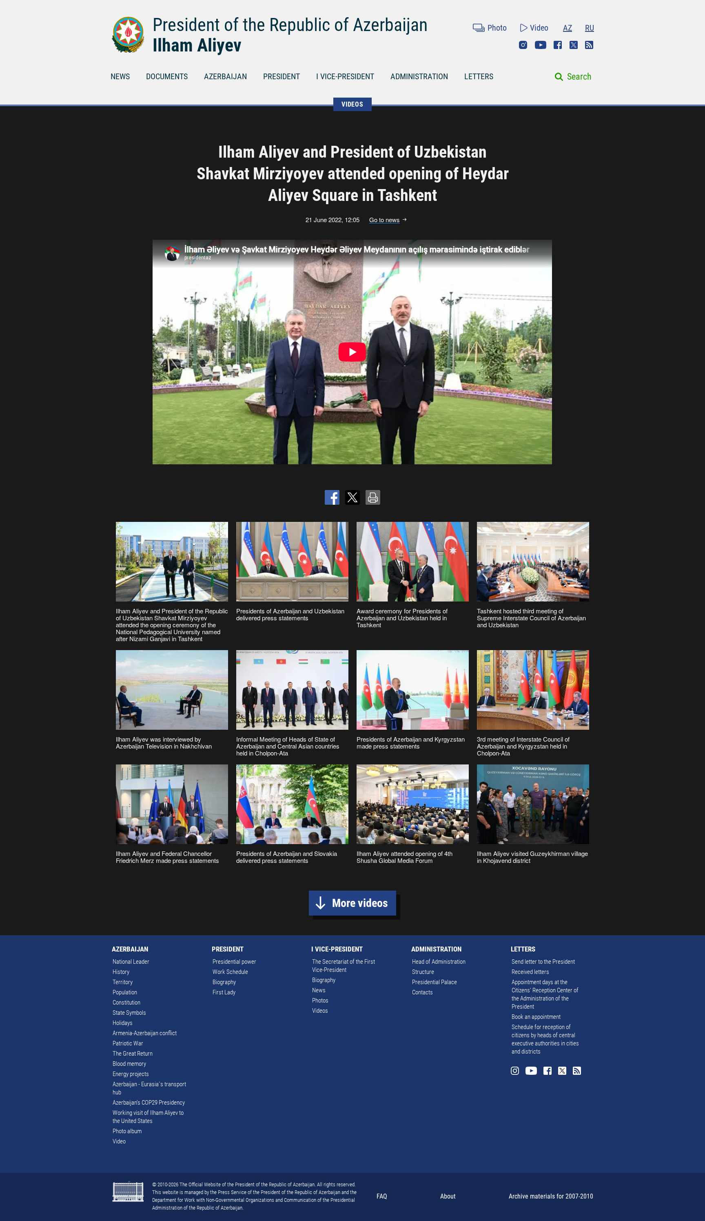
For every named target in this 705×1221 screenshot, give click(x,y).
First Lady (224, 992)
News (319, 990)
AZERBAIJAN (225, 76)
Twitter (574, 45)
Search (579, 76)
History (121, 972)
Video (539, 28)
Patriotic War (128, 1043)
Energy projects (131, 1074)
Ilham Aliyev (197, 45)
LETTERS (478, 76)
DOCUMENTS (167, 76)
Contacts (422, 992)
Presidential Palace (434, 982)
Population (125, 992)
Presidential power (234, 961)
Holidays (123, 1023)
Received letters (530, 972)
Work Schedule (230, 972)
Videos (320, 1010)
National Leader (131, 961)
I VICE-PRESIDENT (345, 76)
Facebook (558, 45)
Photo (497, 28)
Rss (589, 45)
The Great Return (133, 1053)
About (448, 1196)
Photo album (127, 1131)
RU (589, 28)
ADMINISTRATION (419, 76)
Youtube (540, 45)
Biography (224, 982)
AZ (567, 28)
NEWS (120, 76)
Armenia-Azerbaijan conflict (145, 1033)
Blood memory (129, 1063)
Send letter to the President (543, 961)
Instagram (523, 45)
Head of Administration (439, 961)
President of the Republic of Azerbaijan (290, 25)
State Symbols (129, 1012)
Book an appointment (536, 1016)
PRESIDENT (281, 76)
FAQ (382, 1196)
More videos (360, 903)
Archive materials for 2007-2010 (551, 1196)
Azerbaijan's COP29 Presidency (149, 1102)
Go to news (384, 219)
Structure (423, 972)
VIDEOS (352, 104)
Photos (320, 1000)
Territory (123, 982)
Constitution (126, 1002)
